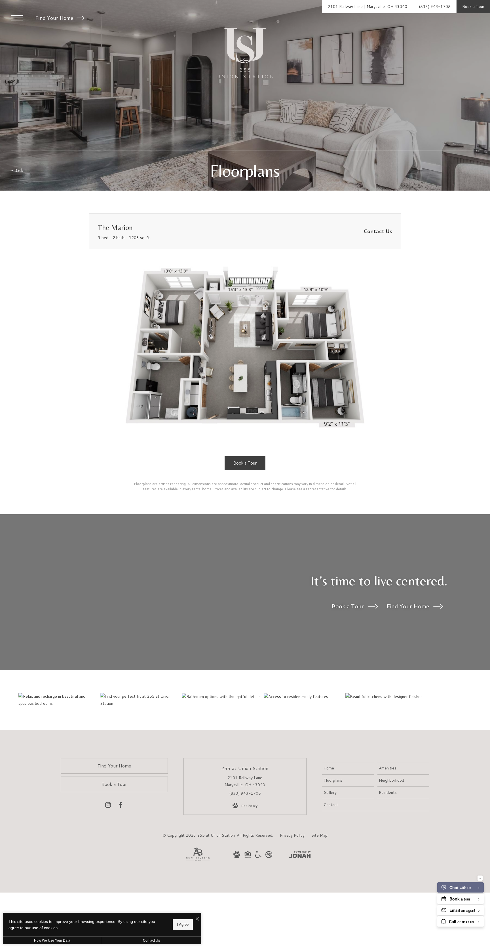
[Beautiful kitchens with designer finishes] (386, 696)
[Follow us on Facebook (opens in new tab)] (120, 806)
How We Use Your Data (52, 940)
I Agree (183, 924)
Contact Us (151, 940)
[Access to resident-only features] (304, 696)
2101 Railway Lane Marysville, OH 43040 (245, 781)
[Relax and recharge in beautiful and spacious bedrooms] (59, 700)
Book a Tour (348, 606)
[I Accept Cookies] (197, 919)
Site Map (319, 835)
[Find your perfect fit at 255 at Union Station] (140, 700)
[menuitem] (348, 768)
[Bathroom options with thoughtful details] (222, 696)
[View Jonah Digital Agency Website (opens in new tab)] (300, 855)
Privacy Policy (292, 835)
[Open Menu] (17, 17)
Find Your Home (55, 18)
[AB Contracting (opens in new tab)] (197, 860)
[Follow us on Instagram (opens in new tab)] (108, 806)
